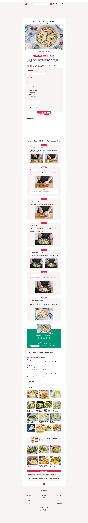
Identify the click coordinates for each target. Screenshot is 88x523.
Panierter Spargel (42, 399)
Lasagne (29, 500)
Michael (46, 65)
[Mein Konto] (59, 4)
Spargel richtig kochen (55, 411)
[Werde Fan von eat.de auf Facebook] (50, 507)
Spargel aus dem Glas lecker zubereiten (47, 432)
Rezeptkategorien (28, 495)
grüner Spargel (33, 77)
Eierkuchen (28, 503)
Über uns (59, 497)
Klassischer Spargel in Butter (53, 422)
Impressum (59, 495)
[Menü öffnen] (62, 4)
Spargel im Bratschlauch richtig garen (43, 422)
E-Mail (45, 495)
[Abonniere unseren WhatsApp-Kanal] (43, 507)
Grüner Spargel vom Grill (31, 454)
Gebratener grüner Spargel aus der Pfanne (47, 410)
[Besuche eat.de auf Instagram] (40, 507)
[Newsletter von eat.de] (44, 440)
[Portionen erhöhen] (45, 74)
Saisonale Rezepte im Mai (32, 383)
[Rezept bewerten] (44, 338)
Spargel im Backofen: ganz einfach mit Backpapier (32, 399)
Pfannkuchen (29, 466)
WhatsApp (44, 497)
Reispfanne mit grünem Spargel (39, 411)
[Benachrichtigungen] (57, 4)
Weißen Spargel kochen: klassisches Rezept (54, 399)
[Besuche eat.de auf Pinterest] (47, 507)
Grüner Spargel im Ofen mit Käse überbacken (54, 454)
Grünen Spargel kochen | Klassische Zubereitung (43, 454)
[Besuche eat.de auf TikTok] (45, 507)
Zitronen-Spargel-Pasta (30, 411)
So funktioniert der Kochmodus (44, 114)
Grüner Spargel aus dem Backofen (30, 422)
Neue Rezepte (29, 498)
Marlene (56, 65)
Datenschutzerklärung (59, 498)
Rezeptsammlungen (29, 497)
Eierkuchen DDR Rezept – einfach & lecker (43, 466)
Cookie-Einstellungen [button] (59, 503)
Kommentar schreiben (44, 471)
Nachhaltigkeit (59, 500)
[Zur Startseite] (28, 4)
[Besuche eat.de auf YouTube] (38, 507)
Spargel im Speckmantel (55, 433)
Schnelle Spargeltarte (29, 433)
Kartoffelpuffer (53, 466)
